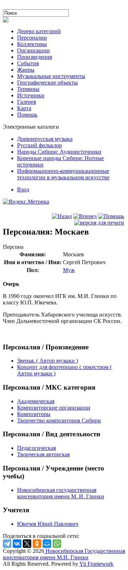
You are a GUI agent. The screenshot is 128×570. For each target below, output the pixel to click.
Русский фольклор (39, 145)
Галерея (26, 102)
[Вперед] (85, 216)
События (28, 63)
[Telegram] (7, 543)
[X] (27, 543)
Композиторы (33, 414)
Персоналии (32, 38)
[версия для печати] (99, 223)
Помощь (27, 115)
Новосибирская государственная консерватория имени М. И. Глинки (60, 493)
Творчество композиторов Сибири (59, 420)
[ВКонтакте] (17, 543)
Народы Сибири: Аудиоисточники (59, 152)
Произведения (34, 57)
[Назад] (62, 216)
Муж (69, 270)
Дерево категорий (39, 31)
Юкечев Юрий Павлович (47, 524)
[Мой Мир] (47, 543)
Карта (24, 108)
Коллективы (32, 44)
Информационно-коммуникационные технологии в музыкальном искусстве (63, 174)
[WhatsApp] (57, 543)
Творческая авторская (43, 454)
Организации (33, 50)
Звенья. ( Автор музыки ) (47, 361)
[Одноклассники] (37, 543)
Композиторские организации (53, 408)
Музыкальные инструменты (51, 76)
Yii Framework (96, 564)
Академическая (35, 401)
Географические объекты (47, 82)
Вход (23, 189)
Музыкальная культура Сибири (41, 6)
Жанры (25, 70)
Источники (30, 95)
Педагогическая (36, 448)
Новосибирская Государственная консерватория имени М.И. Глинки (64, 554)
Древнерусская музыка (45, 139)
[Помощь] (111, 216)
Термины (28, 89)
